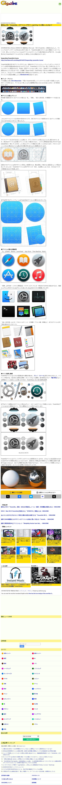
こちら (23, 746)
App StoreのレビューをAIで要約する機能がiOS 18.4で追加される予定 (23, 557)
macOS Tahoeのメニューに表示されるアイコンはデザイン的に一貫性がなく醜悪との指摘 (23, 540)
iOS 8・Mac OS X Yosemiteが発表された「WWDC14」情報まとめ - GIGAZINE (25, 511)
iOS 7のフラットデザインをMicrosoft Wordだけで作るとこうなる (38, 557)
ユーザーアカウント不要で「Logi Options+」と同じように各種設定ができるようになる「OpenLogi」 (29, 765)
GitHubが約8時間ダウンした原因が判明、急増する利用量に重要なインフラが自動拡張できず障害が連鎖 (29, 751)
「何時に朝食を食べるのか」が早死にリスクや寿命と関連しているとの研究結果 (23, 759)
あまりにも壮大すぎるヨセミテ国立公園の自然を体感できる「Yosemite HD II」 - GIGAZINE (28, 515)
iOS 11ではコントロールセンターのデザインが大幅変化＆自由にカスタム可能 (8, 557)
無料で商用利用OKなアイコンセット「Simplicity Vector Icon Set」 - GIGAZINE (25, 523)
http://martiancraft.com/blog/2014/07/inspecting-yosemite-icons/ (22, 60)
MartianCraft (24, 74)
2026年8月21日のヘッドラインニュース (13, 767)
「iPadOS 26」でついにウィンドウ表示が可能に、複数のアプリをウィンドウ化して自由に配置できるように (8, 540)
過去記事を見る (31, 739)
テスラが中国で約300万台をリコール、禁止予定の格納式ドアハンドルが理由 (22, 769)
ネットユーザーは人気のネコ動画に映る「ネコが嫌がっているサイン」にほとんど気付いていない (28, 756)
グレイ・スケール (39, 375)
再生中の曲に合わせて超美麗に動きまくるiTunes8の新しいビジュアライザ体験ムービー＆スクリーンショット (54, 543)
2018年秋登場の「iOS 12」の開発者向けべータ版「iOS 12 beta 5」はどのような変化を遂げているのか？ (39, 540)
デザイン (59, 23)
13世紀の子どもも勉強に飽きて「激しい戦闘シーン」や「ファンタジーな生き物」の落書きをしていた (29, 771)
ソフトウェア (22, 590)
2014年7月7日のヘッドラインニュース (42, 584)
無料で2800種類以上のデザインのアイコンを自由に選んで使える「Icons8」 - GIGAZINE (27, 519)
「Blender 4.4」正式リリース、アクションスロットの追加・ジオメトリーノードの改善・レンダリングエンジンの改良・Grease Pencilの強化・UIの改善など (54, 559)
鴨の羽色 (54, 377)
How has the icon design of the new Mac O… (41, 593)
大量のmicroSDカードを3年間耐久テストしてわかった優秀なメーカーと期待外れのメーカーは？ (27, 748)
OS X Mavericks (16, 81)
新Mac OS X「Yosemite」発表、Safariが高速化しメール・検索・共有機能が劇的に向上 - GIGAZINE (30, 507)
